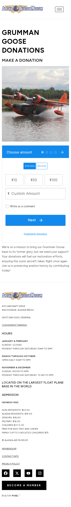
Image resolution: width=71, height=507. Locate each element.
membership (9, 448)
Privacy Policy (11, 463)
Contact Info (10, 456)
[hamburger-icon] (59, 9)
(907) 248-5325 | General (16, 317)
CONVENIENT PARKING (14, 325)
